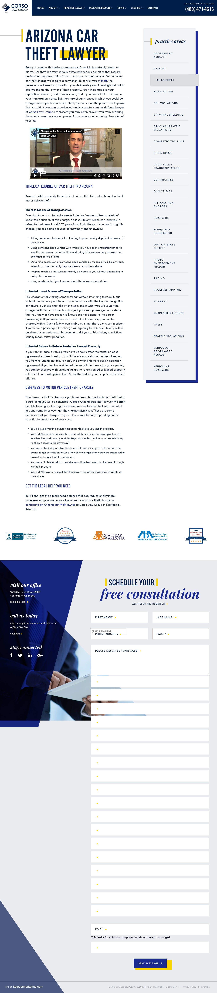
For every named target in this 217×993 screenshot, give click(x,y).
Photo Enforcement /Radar (164, 263)
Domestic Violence (169, 141)
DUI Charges (164, 179)
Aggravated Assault (163, 55)
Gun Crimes (163, 191)
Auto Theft (165, 80)
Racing (159, 278)
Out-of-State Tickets (164, 246)
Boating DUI (163, 91)
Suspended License (169, 313)
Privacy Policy (189, 986)
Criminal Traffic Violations (167, 127)
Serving (135, 7)
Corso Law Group (40, 112)
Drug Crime (163, 153)
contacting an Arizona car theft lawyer (50, 505)
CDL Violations (166, 103)
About (53, 7)
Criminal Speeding (169, 114)
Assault (160, 68)
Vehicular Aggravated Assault (163, 351)
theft (104, 81)
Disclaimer (171, 986)
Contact (153, 7)
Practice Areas (73, 7)
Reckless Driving (167, 290)
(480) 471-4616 (199, 9)
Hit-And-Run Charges (164, 204)
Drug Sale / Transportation (167, 166)
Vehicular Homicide (162, 368)
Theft (158, 324)
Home (40, 7)
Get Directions (18, 602)
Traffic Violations (169, 336)
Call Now (15, 633)
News (121, 7)
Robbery (160, 301)
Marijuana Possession (163, 231)
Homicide (161, 218)
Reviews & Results (99, 7)
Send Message (148, 963)
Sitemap (205, 986)
